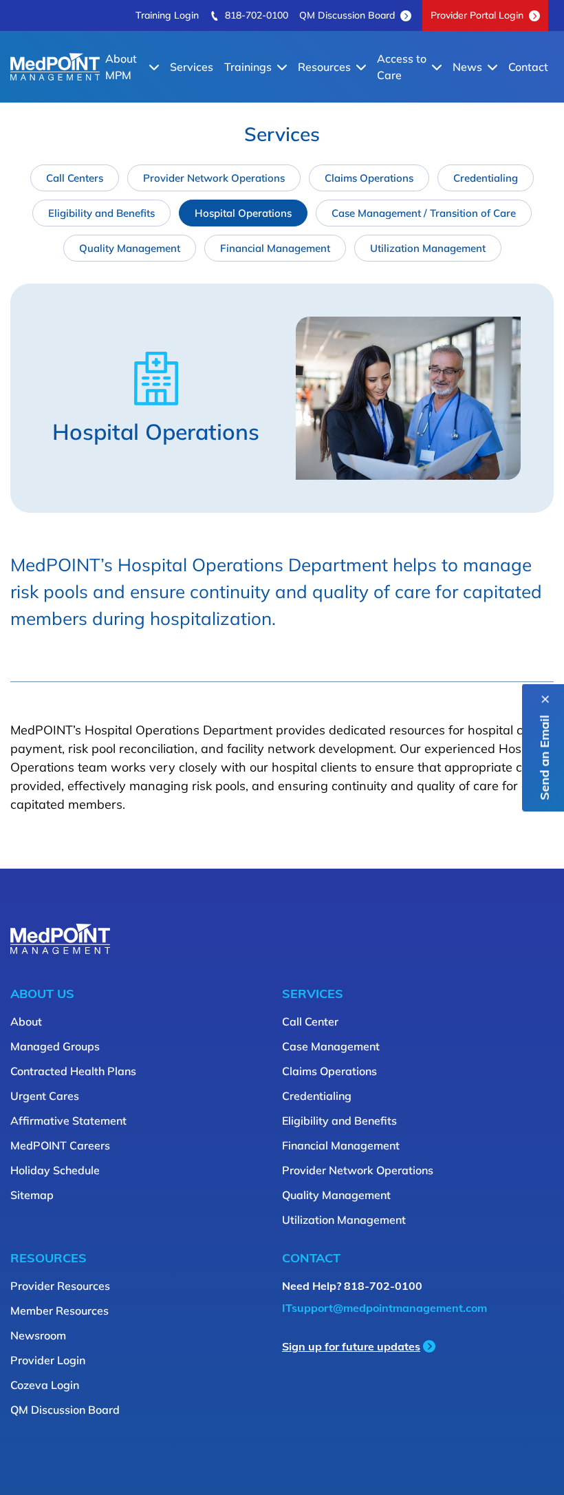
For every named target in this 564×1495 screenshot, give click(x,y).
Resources (324, 67)
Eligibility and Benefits (101, 213)
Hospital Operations (243, 213)
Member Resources (59, 1310)
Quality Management (129, 248)
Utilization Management (428, 248)
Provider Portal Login (477, 15)
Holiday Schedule (55, 1170)
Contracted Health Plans (73, 1071)
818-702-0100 (256, 15)
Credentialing (485, 177)
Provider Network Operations (214, 177)
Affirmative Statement (68, 1120)
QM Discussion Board (347, 15)
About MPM (121, 67)
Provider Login (47, 1360)
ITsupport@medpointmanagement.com (384, 1308)
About (26, 1021)
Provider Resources (60, 1286)
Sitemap (32, 1195)
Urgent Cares (44, 1096)
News (467, 67)
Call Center (310, 1021)
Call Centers (74, 177)
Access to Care (401, 67)
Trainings (248, 67)
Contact (528, 67)
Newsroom (38, 1335)
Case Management (331, 1046)
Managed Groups (55, 1046)
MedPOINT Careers (60, 1145)
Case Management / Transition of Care (424, 213)
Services (191, 67)
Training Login (167, 15)
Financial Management (275, 248)
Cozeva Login (44, 1385)
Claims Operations (369, 177)
